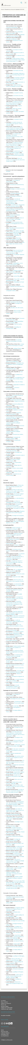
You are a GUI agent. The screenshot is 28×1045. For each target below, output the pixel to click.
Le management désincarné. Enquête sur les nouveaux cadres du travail (14, 598)
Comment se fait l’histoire (11, 27)
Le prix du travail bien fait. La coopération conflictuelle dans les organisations (15, 558)
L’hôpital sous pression (19, 401)
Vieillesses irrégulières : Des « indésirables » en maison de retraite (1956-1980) (14, 874)
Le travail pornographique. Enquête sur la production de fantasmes (13, 687)
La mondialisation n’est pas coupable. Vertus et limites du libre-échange (15, 379)
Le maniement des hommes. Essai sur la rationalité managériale (14, 656)
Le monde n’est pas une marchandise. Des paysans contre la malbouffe (14, 124)
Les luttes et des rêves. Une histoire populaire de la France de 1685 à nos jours (15, 791)
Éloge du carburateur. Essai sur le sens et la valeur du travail (15, 574)
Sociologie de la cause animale (17, 698)
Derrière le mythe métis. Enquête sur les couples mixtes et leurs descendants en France (15, 491)
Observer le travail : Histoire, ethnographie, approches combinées (14, 535)
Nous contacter (4, 1002)
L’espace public (16, 273)
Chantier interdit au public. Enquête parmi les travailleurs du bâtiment (15, 648)
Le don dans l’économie (11, 450)
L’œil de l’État (16, 276)
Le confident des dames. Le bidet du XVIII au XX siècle (15, 817)
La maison (3, 1000)
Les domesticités (17, 584)
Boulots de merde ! (17, 576)
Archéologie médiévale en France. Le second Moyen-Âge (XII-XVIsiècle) (15, 75)
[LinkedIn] (11, 1023)
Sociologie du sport (19, 821)
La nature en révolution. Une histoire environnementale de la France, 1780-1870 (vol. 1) (14, 103)
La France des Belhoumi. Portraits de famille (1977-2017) (15, 487)
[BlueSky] (9, 1023)
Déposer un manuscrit (6, 1003)
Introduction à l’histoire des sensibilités (14, 836)
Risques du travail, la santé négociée (14, 566)
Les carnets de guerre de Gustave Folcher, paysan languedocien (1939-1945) (14, 128)
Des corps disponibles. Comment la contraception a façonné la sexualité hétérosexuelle (14, 887)
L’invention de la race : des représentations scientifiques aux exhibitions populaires (15, 803)
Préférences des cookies (6, 1009)
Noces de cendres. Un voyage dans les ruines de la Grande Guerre (15, 160)
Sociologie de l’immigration (18, 515)
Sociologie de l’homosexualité (12, 814)
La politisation (16, 939)
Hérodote (8, 171)
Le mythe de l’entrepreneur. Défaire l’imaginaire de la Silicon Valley (14, 622)
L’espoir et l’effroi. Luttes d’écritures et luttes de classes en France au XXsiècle (15, 786)
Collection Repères (5, 1032)
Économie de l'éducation (16, 399)
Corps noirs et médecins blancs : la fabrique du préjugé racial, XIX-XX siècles (15, 861)
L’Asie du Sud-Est (18, 324)
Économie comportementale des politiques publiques (13, 423)
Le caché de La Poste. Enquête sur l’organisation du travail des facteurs (15, 652)
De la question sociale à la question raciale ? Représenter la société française (14, 505)
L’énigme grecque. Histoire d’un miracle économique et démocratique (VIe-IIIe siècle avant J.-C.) (15, 60)
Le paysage (15, 233)
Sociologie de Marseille (15, 301)
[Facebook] (2, 1023)
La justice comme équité (17, 468)
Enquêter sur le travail (14, 539)
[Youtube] (7, 1023)
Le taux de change (18, 381)
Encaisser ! (16, 545)
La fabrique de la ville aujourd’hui (17, 286)
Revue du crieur (4, 1031)
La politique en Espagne (18, 971)
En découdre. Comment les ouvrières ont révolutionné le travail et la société (15, 617)
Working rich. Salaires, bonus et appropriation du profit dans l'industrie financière (15, 636)
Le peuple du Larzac (18, 92)
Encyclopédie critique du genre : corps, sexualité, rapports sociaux (15, 868)
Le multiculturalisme (19, 498)
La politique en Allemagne (18, 956)
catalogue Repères (17, 348)
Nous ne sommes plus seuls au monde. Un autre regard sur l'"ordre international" (14, 252)
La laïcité (16, 917)
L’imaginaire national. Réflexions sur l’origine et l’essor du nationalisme (15, 909)
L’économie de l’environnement (17, 184)
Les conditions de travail (11, 640)
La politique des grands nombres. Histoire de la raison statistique (14, 928)
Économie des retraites (18, 434)
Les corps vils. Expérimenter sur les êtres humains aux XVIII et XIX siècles (15, 810)
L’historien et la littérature (11, 39)
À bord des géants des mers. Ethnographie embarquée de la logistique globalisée (14, 613)
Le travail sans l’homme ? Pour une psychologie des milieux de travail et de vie (14, 562)
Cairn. (20, 555)
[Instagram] (5, 1023)
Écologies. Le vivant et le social (17, 188)
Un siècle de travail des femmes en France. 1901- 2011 (15, 665)
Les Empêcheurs (5, 1035)
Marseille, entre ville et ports (17, 307)
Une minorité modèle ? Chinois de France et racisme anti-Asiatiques (15, 495)
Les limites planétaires (15, 193)
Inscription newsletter (5, 1015)
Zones (2, 1030)
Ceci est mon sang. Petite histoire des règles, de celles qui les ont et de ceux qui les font (15, 882)
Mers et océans (17, 310)
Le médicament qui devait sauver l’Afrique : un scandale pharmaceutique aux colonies (15, 848)
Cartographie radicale (11, 290)
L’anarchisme (17, 935)
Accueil (2, 9)
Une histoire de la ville (18, 70)
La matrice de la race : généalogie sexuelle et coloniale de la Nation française (14, 829)
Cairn (9, 261)
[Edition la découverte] (6, 3)
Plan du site (3, 1004)
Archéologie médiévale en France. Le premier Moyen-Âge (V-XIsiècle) (15, 79)
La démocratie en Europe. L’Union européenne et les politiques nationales (14, 976)
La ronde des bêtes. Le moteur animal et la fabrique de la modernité (15, 148)
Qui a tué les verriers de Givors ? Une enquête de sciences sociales (15, 661)
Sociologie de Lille (18, 737)
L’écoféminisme (17, 701)
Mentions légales (4, 1006)
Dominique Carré (5, 1034)
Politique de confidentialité (6, 1007)
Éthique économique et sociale (13, 447)
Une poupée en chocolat (18, 508)
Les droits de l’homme (18, 940)
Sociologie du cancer (10, 826)
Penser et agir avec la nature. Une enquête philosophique (15, 219)
